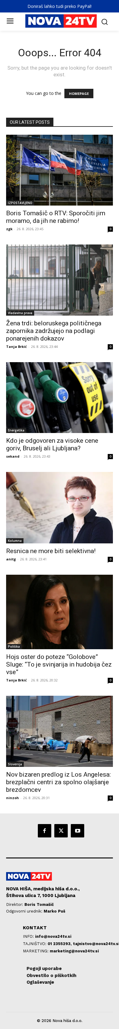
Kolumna (15, 541)
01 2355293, (60, 943)
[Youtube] (77, 830)
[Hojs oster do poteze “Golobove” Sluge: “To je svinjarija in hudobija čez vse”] (59, 612)
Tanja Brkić (16, 346)
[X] (61, 830)
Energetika (16, 430)
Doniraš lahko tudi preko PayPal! (59, 6)
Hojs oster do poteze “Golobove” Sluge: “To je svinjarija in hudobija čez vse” (59, 664)
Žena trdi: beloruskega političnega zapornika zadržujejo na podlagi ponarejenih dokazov (53, 331)
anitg (11, 559)
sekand (13, 456)
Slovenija (15, 764)
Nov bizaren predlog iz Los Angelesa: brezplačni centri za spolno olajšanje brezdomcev (58, 782)
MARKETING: (36, 951)
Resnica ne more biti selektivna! (51, 551)
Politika (14, 646)
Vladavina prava (20, 313)
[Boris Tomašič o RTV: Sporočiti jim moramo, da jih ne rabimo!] (59, 170)
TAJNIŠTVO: (35, 943)
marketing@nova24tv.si (74, 951)
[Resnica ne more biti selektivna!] (59, 508)
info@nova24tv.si (53, 936)
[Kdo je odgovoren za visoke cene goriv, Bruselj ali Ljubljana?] (59, 397)
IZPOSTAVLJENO (20, 203)
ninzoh (12, 797)
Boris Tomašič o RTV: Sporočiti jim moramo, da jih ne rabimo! (55, 217)
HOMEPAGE (79, 93)
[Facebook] (44, 830)
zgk (9, 229)
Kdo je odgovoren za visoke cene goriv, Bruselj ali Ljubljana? (52, 444)
